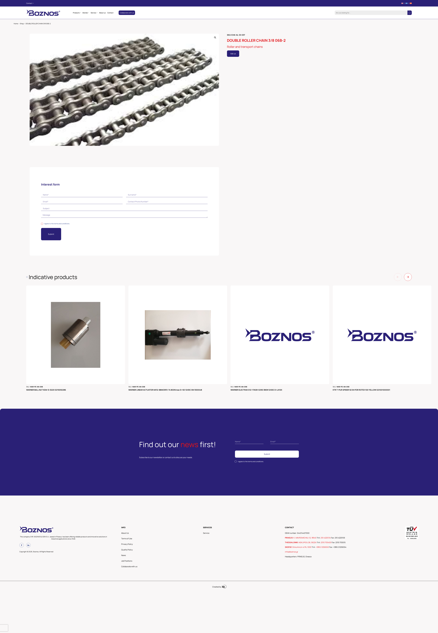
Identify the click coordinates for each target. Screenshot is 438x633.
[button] (215, 37)
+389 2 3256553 (322, 547)
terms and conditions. (62, 223)
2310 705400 (326, 542)
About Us (125, 533)
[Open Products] (80, 12)
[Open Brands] (88, 12)
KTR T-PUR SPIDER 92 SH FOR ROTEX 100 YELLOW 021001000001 (361, 390)
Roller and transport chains (245, 47)
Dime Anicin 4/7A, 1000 (301, 547)
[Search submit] (409, 12)
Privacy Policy (127, 544)
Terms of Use (126, 538)
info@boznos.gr (291, 552)
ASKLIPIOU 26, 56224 (307, 542)
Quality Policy (127, 549)
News (123, 555)
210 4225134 (326, 537)
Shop (22, 23)
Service (206, 533)
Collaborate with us (129, 566)
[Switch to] (402, 3)
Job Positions (126, 561)
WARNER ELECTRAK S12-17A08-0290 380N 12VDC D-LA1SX (256, 390)
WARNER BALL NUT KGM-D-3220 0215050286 (46, 390)
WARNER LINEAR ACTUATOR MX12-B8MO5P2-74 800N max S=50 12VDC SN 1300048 (165, 390)
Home (16, 23)
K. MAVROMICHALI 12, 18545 (305, 537)
